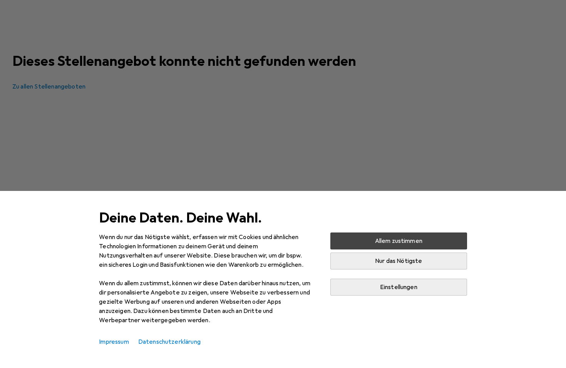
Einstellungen (398, 287)
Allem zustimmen (398, 241)
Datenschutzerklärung (169, 342)
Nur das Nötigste (398, 261)
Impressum (114, 342)
